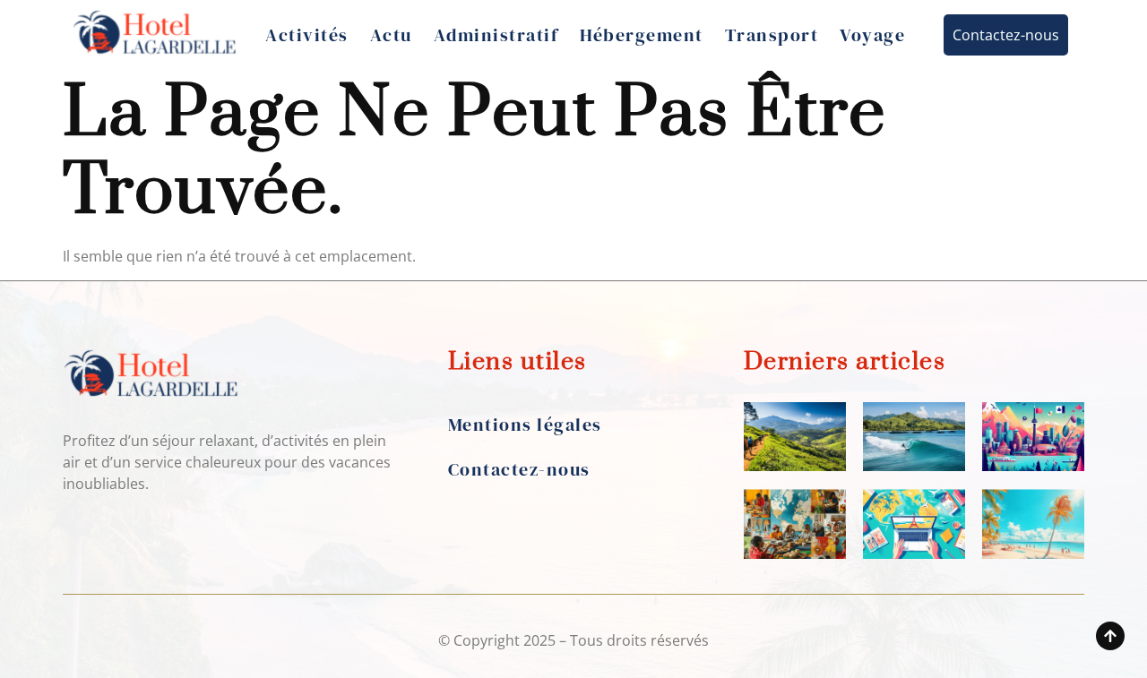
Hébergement (641, 34)
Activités (307, 34)
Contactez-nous (519, 469)
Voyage (872, 34)
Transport (772, 34)
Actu (391, 34)
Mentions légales (525, 424)
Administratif (496, 34)
